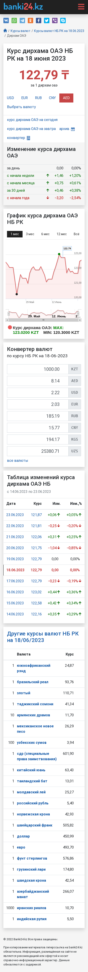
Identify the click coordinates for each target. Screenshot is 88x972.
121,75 (36, 548)
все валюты (17, 460)
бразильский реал (32, 682)
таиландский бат (32, 781)
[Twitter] (46, 20)
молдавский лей (31, 792)
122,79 (36, 559)
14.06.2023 (15, 614)
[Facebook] (38, 20)
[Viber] (55, 20)
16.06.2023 (15, 592)
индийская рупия (31, 919)
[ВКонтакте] (6, 20)
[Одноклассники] (30, 20)
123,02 (36, 592)
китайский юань (31, 770)
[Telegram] (22, 20)
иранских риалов (31, 908)
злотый (23, 693)
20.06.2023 (15, 548)
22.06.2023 (15, 526)
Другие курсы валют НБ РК (43, 637)
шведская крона (31, 880)
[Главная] (5, 31)
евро (21, 847)
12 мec (62, 234)
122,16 (36, 614)
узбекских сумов (31, 742)
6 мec (45, 234)
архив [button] (64, 129)
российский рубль (33, 803)
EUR (24, 98)
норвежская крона (33, 814)
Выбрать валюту (21, 107)
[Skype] (63, 20)
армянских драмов (33, 715)
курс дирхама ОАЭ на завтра (31, 129)
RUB (38, 98)
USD (10, 98)
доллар (23, 836)
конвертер (16, 138)
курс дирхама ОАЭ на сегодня (32, 120)
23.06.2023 (15, 515)
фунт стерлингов (32, 858)
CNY (52, 98)
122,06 (36, 537)
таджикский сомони (35, 704)
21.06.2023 (15, 537)
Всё (76, 234)
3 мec (30, 234)
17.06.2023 (15, 581)
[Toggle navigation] (80, 6)
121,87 (36, 515)
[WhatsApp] (14, 20)
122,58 (36, 603)
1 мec (15, 234)
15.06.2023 (15, 603)
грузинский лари (31, 869)
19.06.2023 (15, 559)
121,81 (36, 526)
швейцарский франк (34, 825)
